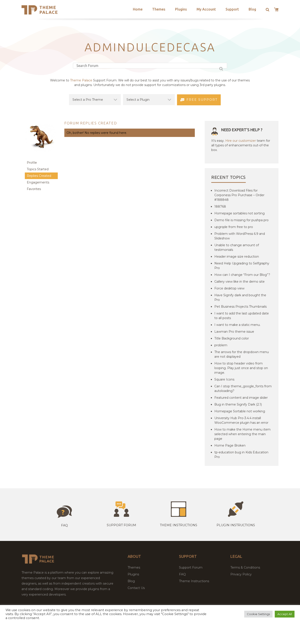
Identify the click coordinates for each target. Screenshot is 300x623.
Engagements (38, 182)
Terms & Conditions (245, 567)
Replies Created (39, 176)
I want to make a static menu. (237, 325)
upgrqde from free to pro (233, 227)
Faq (64, 525)
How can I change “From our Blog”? (242, 275)
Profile (32, 163)
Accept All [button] (284, 614)
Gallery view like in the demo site (239, 282)
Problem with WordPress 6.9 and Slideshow (239, 236)
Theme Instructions (194, 581)
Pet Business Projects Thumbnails (240, 307)
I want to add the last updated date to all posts (241, 315)
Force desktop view (229, 288)
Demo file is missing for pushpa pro (241, 220)
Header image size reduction (236, 257)
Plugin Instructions (236, 525)
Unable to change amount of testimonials (236, 247)
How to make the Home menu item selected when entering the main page (242, 434)
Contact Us (136, 588)
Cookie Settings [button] (258, 614)
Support (232, 9)
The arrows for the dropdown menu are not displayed (241, 354)
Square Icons (224, 379)
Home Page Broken (230, 445)
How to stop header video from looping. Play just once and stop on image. (241, 368)
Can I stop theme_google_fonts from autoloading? (243, 388)
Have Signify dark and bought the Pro (240, 297)
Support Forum (121, 525)
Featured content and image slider (241, 398)
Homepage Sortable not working (239, 411)
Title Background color (231, 338)
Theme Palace (48, 10)
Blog (252, 9)
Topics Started (38, 169)
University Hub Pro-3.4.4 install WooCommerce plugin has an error (241, 420)
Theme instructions (178, 525)
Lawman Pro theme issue (234, 332)
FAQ (182, 574)
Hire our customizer (240, 141)
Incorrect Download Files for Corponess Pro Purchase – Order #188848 (239, 195)
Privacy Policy (241, 574)
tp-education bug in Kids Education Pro (241, 454)
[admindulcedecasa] (41, 157)
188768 (220, 206)
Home (138, 9)
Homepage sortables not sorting (239, 213)
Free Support (201, 100)
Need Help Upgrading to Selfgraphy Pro (241, 265)
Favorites (34, 189)
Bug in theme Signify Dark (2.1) (238, 404)
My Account (206, 9)
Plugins (181, 9)
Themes (158, 9)
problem (220, 345)
